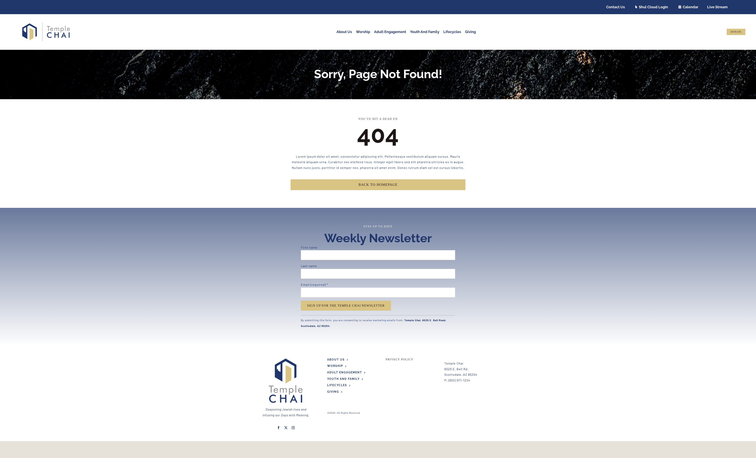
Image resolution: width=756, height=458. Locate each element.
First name (309, 247)
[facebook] (278, 427)
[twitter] (286, 427)
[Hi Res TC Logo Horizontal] (46, 23)
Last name (309, 266)
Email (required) (314, 284)
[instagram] (293, 427)
